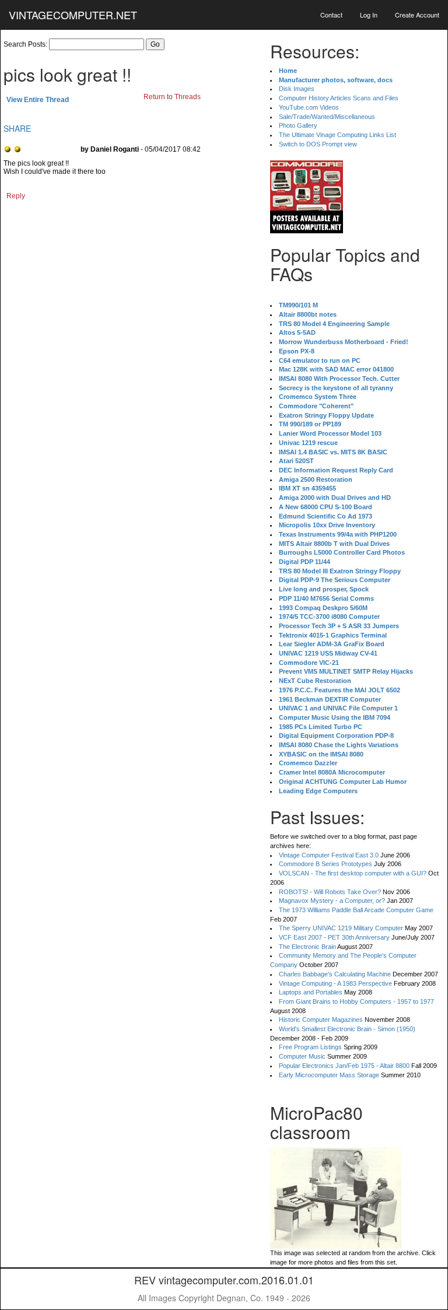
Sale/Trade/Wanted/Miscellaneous (327, 116)
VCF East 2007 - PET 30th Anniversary (334, 937)
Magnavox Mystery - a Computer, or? (332, 900)
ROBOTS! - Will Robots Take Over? (330, 891)
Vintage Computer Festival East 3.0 (329, 855)
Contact (331, 14)
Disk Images (296, 88)
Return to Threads (172, 97)
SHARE (17, 128)
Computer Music (302, 1056)
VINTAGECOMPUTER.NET (73, 14)
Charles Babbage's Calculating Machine (335, 974)
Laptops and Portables (310, 992)
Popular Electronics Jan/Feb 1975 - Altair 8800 (344, 1065)
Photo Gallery (298, 125)
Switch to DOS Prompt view (318, 144)
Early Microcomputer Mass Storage (329, 1074)
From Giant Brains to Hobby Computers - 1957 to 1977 (356, 1001)
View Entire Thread (37, 100)
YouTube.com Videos (309, 107)
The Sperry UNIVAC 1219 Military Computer (341, 927)
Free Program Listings (310, 1046)
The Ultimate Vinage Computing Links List (337, 134)
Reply (15, 196)
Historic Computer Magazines (321, 1019)
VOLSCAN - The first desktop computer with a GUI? (352, 873)
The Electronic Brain (307, 946)
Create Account (417, 14)
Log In (368, 14)
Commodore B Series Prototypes (325, 863)
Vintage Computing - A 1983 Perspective (335, 983)
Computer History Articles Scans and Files (338, 97)
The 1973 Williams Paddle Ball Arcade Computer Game (356, 909)
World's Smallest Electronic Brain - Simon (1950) (347, 1028)
